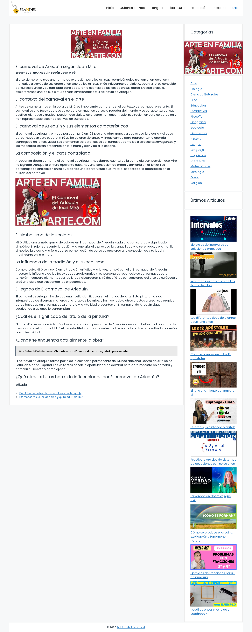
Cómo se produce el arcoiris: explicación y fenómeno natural (211, 536)
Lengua (156, 8)
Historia (219, 8)
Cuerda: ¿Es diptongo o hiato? (212, 427)
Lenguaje (197, 150)
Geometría (198, 133)
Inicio (109, 8)
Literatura (177, 8)
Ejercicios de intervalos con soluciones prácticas (210, 247)
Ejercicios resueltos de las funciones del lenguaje (50, 393)
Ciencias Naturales (204, 94)
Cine (193, 100)
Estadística (198, 111)
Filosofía (196, 117)
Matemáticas (200, 166)
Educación (199, 8)
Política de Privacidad (131, 627)
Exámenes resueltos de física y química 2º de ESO (51, 397)
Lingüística (198, 155)
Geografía (198, 122)
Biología (196, 89)
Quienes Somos (132, 8)
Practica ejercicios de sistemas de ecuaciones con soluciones (213, 462)
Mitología (197, 172)
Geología (197, 128)
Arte (234, 8)
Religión (196, 183)
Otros (194, 177)
